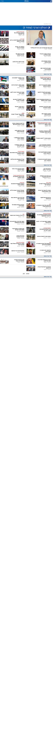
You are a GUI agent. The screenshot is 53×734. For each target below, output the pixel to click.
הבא (24, 273)
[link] (39, 41)
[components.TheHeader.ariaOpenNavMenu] (44, 1)
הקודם (27, 273)
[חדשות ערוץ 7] (26, 1)
